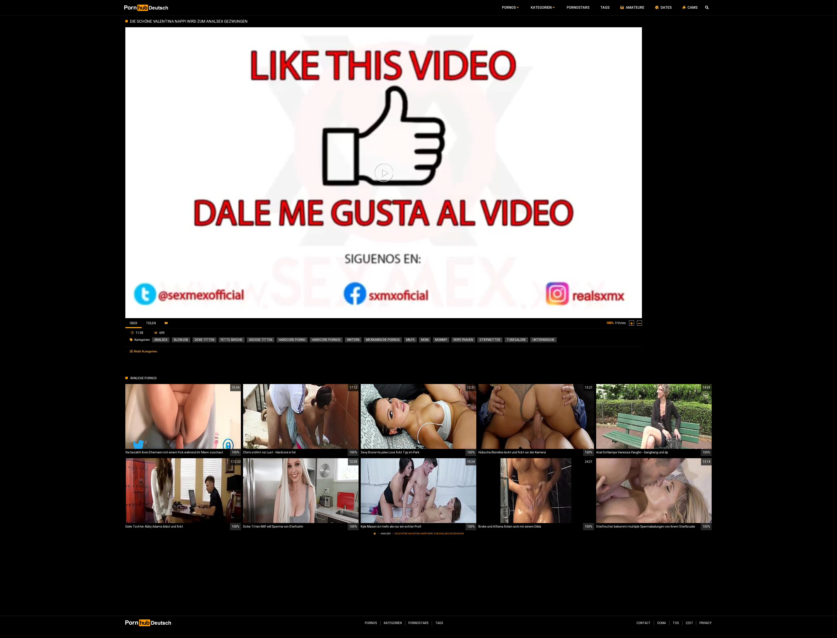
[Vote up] (631, 323)
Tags (439, 623)
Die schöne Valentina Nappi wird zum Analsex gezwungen (429, 533)
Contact (643, 623)
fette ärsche (231, 339)
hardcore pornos (326, 339)
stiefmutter (490, 339)
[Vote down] (639, 323)
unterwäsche (543, 339)
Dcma (661, 623)
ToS (676, 623)
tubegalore (516, 339)
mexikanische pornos (383, 339)
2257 (689, 623)
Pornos (371, 623)
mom (425, 339)
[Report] (166, 323)
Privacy (705, 623)
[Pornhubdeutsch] (146, 7)
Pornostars (418, 623)
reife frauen (463, 339)
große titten (260, 339)
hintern (353, 339)
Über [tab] (133, 323)
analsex (160, 339)
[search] (707, 7)
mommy (441, 339)
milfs (410, 339)
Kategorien (393, 623)
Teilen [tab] (151, 323)
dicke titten (204, 339)
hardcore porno (292, 339)
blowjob (181, 339)
